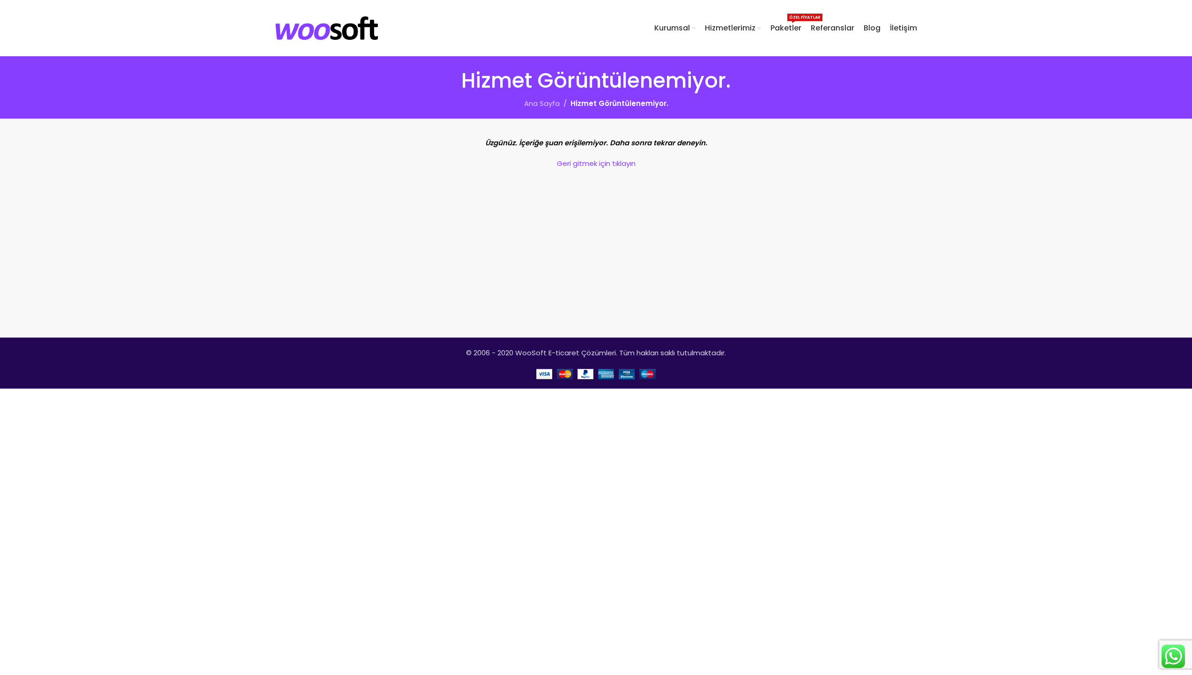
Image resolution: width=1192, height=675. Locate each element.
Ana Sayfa (542, 103)
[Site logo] (326, 27)
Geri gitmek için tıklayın (596, 163)
